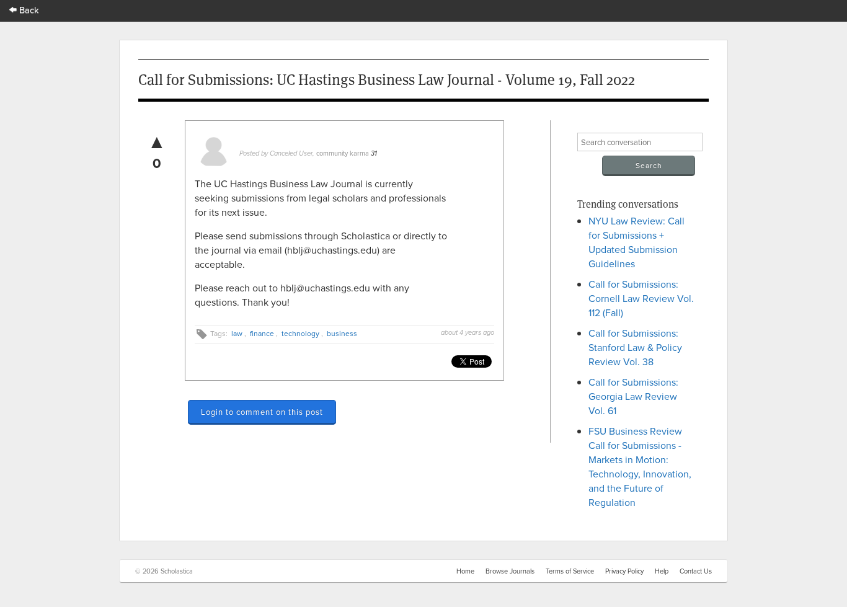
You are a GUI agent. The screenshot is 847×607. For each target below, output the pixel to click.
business (342, 333)
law (236, 333)
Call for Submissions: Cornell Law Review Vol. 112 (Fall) (641, 298)
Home (465, 571)
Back (28, 9)
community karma (342, 153)
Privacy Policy (624, 571)
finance (262, 333)
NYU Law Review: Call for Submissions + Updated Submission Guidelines (636, 242)
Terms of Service (570, 571)
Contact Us (696, 571)
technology (300, 333)
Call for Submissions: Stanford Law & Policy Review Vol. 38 (635, 347)
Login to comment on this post (262, 411)
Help (661, 571)
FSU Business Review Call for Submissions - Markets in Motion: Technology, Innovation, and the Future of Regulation (639, 466)
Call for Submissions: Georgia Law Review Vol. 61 (633, 396)
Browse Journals (510, 571)
